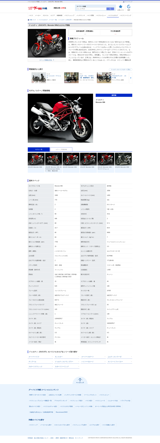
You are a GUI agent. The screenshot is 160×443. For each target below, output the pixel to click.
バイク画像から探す (108, 425)
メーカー (38, 15)
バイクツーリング (125, 15)
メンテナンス (80, 15)
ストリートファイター (115, 361)
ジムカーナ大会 (113, 400)
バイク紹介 (88, 400)
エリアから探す (94, 425)
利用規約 (30, 438)
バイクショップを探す (80, 425)
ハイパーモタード (87, 361)
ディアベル (32, 361)
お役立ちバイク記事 (55, 395)
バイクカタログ (113, 15)
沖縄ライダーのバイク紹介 (37, 395)
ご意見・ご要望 (54, 438)
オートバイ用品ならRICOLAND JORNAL (108, 406)
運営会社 (71, 438)
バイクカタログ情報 (66, 406)
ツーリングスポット (90, 395)
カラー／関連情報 (61, 149)
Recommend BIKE (62, 412)
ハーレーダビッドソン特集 (83, 406)
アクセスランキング (60, 400)
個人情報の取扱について (41, 438)
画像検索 (59, 15)
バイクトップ (33, 425)
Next (130, 77)
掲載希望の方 (64, 438)
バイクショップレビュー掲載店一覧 (40, 400)
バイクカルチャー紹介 (50, 406)
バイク (31, 15)
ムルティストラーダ (114, 357)
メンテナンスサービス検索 (72, 395)
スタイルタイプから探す (62, 425)
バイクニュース (100, 400)
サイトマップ (128, 2)
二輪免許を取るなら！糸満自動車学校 (41, 412)
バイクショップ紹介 (76, 400)
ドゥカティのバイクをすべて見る (120, 69)
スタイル (45, 15)
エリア (53, 15)
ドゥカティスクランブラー (64, 361)
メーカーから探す (46, 425)
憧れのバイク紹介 (34, 406)
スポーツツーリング (62, 366)
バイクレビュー (101, 15)
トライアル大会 (125, 400)
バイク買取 (90, 15)
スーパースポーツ (87, 357)
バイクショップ (69, 15)
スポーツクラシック (35, 366)
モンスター (59, 357)
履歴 (128, 10)
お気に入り (120, 10)
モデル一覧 (38, 149)
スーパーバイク (34, 357)
